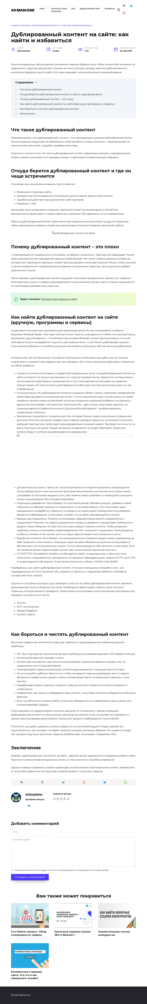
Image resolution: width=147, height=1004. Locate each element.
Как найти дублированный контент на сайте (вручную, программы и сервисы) (67, 104)
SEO (73, 9)
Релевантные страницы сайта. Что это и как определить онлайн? (26, 975)
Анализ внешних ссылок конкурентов (114, 933)
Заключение (27, 113)
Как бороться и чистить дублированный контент (49, 109)
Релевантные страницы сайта (59, 299)
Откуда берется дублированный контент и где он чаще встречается (61, 94)
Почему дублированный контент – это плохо (47, 99)
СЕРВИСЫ (109, 9)
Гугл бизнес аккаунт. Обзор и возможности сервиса (29, 933)
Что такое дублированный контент (41, 89)
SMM (41, 9)
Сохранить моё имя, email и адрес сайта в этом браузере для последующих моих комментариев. (61, 870)
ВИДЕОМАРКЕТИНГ (90, 9)
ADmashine (33, 794)
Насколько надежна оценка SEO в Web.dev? (73, 933)
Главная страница (20, 26)
